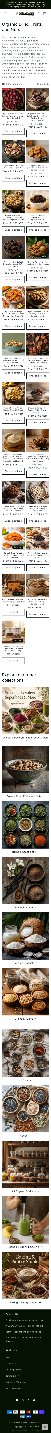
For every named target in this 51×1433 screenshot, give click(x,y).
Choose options (13, 131)
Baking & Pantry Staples (24, 1302)
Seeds (24, 1135)
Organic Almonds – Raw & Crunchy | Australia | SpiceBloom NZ (37, 314)
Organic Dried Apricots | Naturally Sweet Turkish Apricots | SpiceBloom (38, 360)
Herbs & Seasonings (24, 851)
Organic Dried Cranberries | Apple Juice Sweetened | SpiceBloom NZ (13, 116)
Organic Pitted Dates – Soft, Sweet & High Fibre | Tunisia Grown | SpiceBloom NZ (37, 117)
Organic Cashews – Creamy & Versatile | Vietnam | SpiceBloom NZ (13, 217)
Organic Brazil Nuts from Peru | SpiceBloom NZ (13, 167)
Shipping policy (20, 1427)
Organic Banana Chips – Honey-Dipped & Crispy (13, 409)
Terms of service (36, 1431)
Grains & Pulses (24, 1018)
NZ (27, 1422)
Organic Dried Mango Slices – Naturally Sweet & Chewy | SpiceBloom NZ (13, 314)
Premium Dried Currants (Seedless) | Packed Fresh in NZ (38, 555)
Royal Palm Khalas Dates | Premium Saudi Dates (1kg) (13, 601)
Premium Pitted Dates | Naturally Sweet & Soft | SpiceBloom (13, 264)
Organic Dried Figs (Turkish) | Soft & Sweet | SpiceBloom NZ (37, 168)
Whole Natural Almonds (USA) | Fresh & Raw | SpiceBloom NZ (37, 602)
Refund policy (12, 1376)
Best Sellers (24, 1080)
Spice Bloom (21, 1422)
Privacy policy (36, 1422)
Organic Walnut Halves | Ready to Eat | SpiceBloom (38, 263)
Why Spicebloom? (14, 1388)
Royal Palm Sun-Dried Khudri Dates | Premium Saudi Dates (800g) (13, 648)
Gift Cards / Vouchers (15, 1382)
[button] (5, 14)
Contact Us (10, 1363)
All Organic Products (24, 1191)
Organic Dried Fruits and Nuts (24, 796)
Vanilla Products (23, 907)
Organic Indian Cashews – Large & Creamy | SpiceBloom (37, 508)
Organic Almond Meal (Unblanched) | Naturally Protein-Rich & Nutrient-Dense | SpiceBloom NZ (13, 458)
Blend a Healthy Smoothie (24, 1247)
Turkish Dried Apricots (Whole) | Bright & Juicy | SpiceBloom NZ (13, 555)
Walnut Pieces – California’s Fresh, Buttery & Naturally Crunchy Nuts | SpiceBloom (37, 458)
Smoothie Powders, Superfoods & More (25, 737)
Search (8, 1357)
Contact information (19, 1431)
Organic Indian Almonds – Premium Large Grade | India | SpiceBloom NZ (13, 508)
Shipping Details (13, 1369)
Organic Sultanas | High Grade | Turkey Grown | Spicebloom (38, 410)
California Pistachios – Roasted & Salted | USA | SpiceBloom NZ (13, 360)
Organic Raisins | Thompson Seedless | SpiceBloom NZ (38, 217)
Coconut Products (23, 963)
